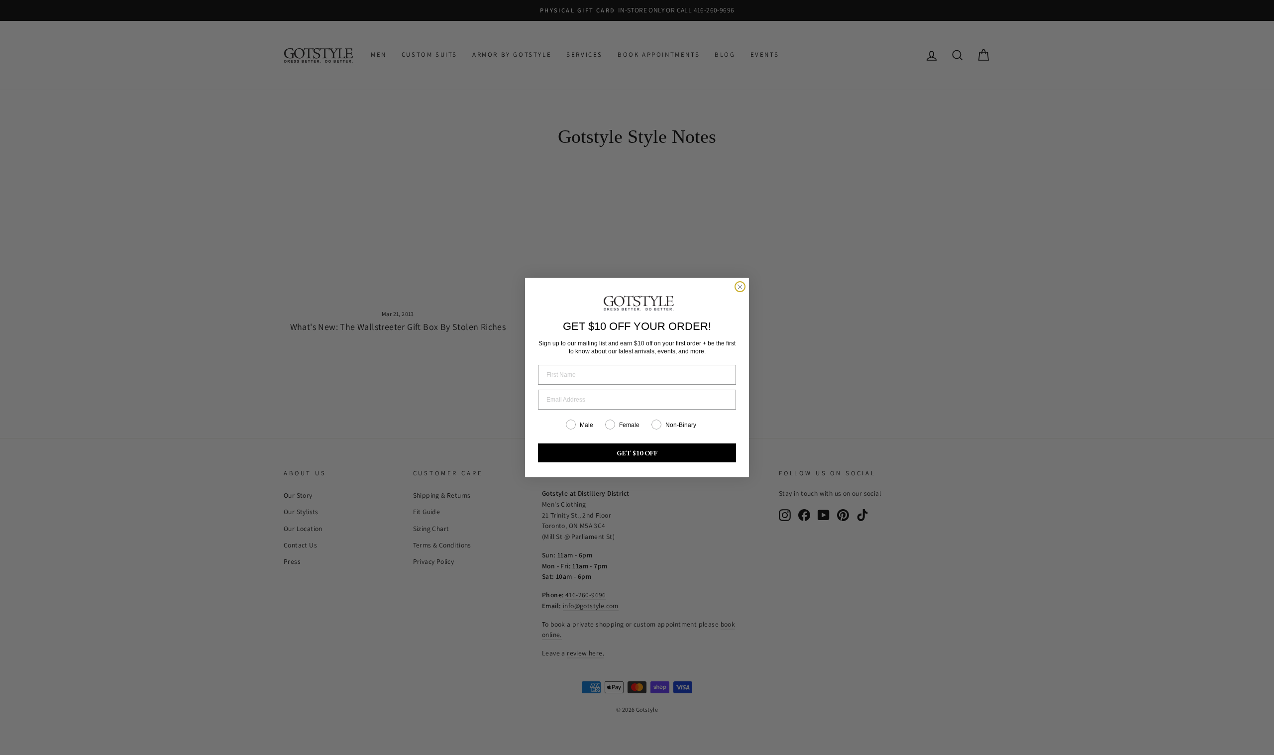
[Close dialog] (740, 287)
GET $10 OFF (637, 452)
